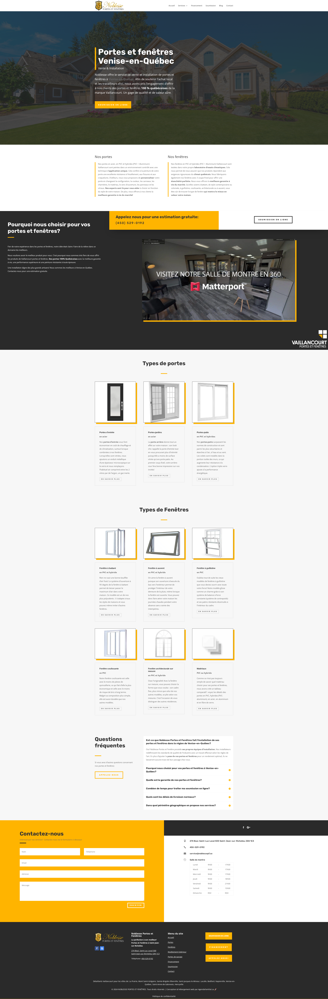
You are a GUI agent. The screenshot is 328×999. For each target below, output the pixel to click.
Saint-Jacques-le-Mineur (189, 981)
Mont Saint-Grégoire (147, 981)
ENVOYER (136, 905)
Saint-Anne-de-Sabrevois (163, 984)
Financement (196, 6)
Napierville (220, 981)
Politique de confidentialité (164, 996)
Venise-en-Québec (121, 79)
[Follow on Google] (102, 948)
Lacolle (204, 981)
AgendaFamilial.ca (206, 989)
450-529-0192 (197, 847)
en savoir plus (110, 479)
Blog (221, 6)
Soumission (211, 6)
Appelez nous (109, 775)
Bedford (211, 981)
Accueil (172, 6)
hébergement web (186, 989)
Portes (170, 942)
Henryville (179, 984)
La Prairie (133, 981)
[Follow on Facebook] (243, 827)
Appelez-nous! (219, 958)
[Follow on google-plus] (249, 827)
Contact (229, 6)
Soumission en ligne (113, 105)
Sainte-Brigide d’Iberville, (167, 981)
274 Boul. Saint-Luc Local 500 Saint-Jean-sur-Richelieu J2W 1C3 (222, 841)
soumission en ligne (219, 936)
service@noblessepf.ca (201, 853)
